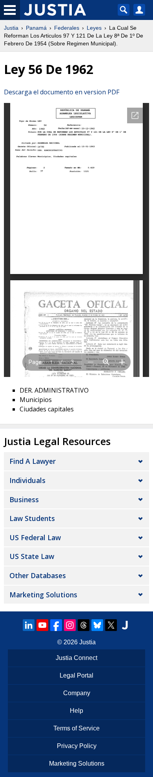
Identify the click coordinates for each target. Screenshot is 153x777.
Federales (66, 28)
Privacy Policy (77, 746)
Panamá (36, 28)
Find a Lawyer (32, 461)
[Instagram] (70, 625)
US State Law (31, 556)
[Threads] (83, 625)
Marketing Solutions (43, 594)
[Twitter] (111, 625)
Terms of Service (76, 728)
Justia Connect (76, 657)
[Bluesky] (97, 625)
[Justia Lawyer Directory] (125, 625)
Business (24, 499)
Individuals (27, 480)
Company (76, 693)
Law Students (32, 518)
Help (76, 710)
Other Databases (37, 575)
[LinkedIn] (29, 625)
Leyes (94, 28)
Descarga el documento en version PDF (61, 92)
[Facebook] (56, 625)
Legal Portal (76, 675)
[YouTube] (42, 625)
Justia (11, 28)
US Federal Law (35, 537)
